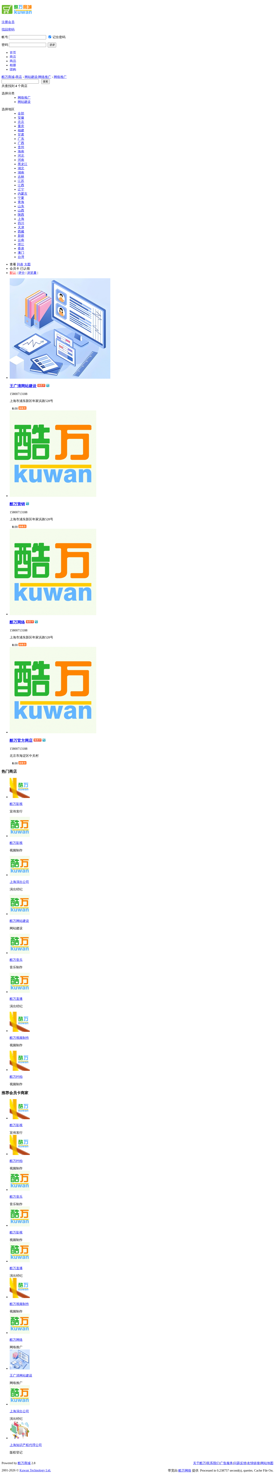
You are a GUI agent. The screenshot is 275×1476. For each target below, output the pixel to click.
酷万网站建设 (19, 921)
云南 (21, 240)
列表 (20, 264)
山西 (21, 210)
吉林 (21, 176)
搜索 (45, 81)
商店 (13, 56)
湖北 (21, 168)
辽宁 (21, 189)
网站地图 (267, 1463)
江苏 (21, 181)
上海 (21, 219)
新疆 (21, 235)
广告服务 (226, 1463)
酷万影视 (16, 804)
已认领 (25, 268)
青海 (21, 202)
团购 (13, 69)
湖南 (21, 172)
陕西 (21, 214)
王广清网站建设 (23, 386)
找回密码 (8, 29)
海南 (21, 151)
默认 (13, 272)
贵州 (21, 147)
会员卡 (14, 268)
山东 (21, 206)
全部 (21, 113)
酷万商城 (8, 77)
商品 (13, 61)
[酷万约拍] (20, 1154)
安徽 (21, 117)
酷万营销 (17, 504)
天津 (21, 227)
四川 (21, 223)
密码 (5, 44)
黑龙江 (22, 164)
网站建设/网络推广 (38, 77)
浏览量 (32, 272)
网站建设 (24, 101)
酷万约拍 (16, 1076)
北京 (21, 122)
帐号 (5, 37)
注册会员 (8, 22)
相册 (13, 65)
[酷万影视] (20, 1118)
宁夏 (21, 197)
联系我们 (213, 1463)
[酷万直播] (20, 1261)
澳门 (21, 252)
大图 (27, 264)
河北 (21, 155)
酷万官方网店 (21, 740)
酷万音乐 (16, 959)
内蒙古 (22, 193)
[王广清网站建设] (20, 1368)
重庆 (21, 126)
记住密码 (59, 37)
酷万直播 (16, 998)
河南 (21, 160)
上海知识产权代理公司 (26, 1445)
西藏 (21, 231)
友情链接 (253, 1463)
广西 (21, 143)
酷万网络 (17, 622)
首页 (13, 52)
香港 (21, 248)
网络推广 (60, 77)
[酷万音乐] (20, 1189)
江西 (21, 185)
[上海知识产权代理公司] (20, 1438)
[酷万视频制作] (20, 1297)
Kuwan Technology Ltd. (35, 1470)
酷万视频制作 (19, 1037)
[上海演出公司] (20, 1404)
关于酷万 (199, 1463)
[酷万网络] (20, 1332)
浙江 (21, 244)
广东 (21, 138)
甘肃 (21, 134)
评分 (21, 272)
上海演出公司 (19, 882)
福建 (21, 130)
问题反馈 (240, 1463)
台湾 (21, 257)
